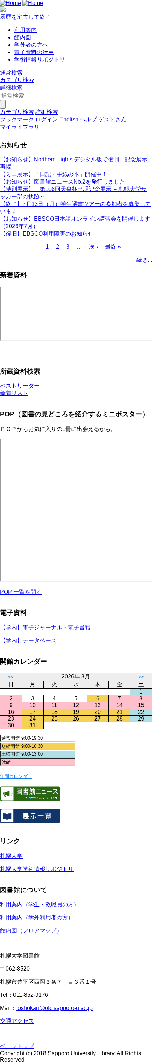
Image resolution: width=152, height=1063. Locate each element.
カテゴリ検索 (17, 80)
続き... (144, 260)
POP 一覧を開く (21, 592)
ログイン (46, 119)
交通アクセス (17, 1021)
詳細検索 (11, 88)
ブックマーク (17, 119)
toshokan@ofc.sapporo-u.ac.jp (54, 1008)
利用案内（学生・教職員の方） (39, 904)
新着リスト (14, 393)
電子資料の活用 (34, 52)
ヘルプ (88, 119)
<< (11, 677)
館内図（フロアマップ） (31, 931)
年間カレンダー (16, 776)
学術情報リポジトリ (39, 60)
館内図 (22, 37)
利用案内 (25, 30)
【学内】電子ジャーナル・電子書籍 (45, 627)
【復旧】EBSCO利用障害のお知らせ (47, 234)
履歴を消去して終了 (25, 17)
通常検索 (11, 73)
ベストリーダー (20, 386)
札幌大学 (11, 856)
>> (141, 677)
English (68, 119)
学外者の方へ (31, 45)
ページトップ (17, 1046)
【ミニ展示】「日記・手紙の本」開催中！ (53, 174)
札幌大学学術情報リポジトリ (37, 869)
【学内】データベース (28, 640)
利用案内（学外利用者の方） (37, 917)
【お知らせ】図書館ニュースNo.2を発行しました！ (65, 182)
